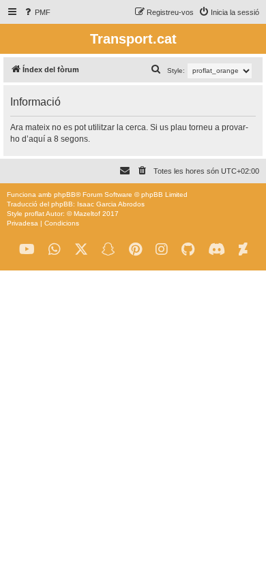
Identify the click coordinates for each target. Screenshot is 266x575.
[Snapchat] (108, 250)
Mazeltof (87, 213)
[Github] (188, 250)
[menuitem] (36, 12)
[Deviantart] (243, 250)
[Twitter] (81, 250)
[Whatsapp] (54, 250)
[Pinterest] (135, 250)
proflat (34, 213)
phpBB (65, 194)
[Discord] (216, 250)
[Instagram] (161, 250)
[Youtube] (27, 250)
